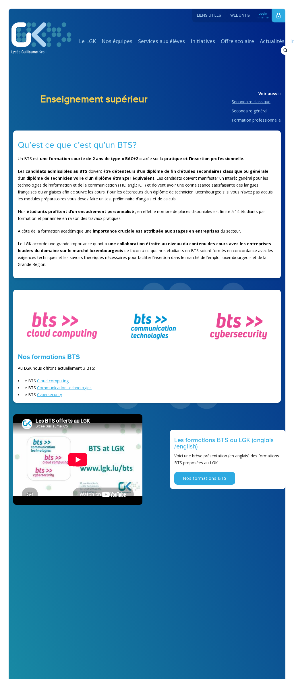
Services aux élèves (161, 41)
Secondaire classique (251, 101)
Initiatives (203, 41)
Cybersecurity (49, 394)
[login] (278, 15)
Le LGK (87, 41)
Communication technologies (64, 387)
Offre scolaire (237, 41)
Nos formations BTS (205, 478)
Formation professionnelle (256, 120)
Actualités (272, 41)
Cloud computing (53, 380)
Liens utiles (209, 15)
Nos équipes (117, 41)
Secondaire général (249, 111)
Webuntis (240, 15)
